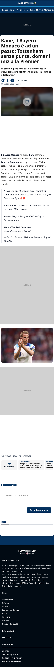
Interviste (6, 606)
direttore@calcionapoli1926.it (15, 583)
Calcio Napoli (8, 9)
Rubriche (6, 617)
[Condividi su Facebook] (7, 80)
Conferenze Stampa (10, 610)
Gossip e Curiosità (10, 624)
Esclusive (6, 613)
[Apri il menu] (3, 3)
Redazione (6, 637)
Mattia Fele (22, 80)
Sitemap (5, 651)
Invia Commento (39, 510)
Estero (22, 10)
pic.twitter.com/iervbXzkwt (17, 231)
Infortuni (6, 603)
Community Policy (10, 654)
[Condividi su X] (12, 80)
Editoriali (6, 620)
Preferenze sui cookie (11, 661)
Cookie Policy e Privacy (12, 658)
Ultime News (7, 599)
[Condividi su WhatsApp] (3, 80)
